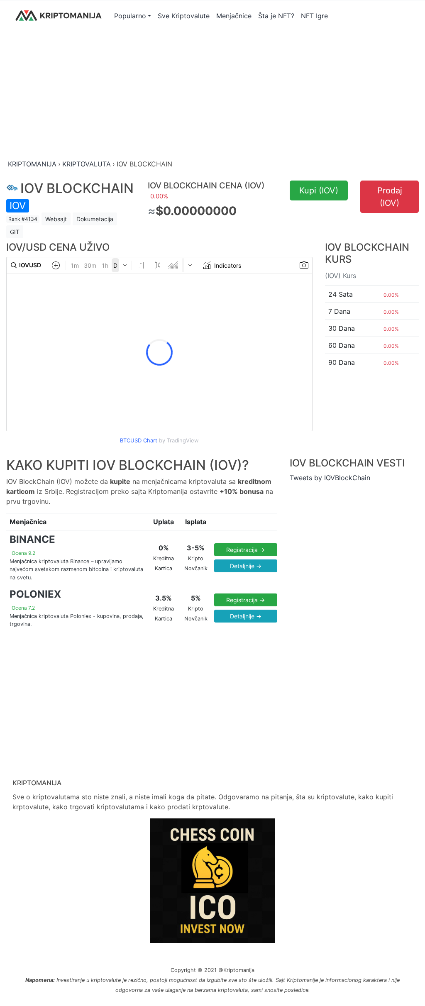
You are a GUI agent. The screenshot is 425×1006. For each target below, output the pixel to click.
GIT (15, 231)
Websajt (56, 218)
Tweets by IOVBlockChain (330, 478)
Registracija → (245, 549)
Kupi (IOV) (318, 190)
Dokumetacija (94, 218)
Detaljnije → (245, 565)
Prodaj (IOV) (389, 197)
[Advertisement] (212, 96)
